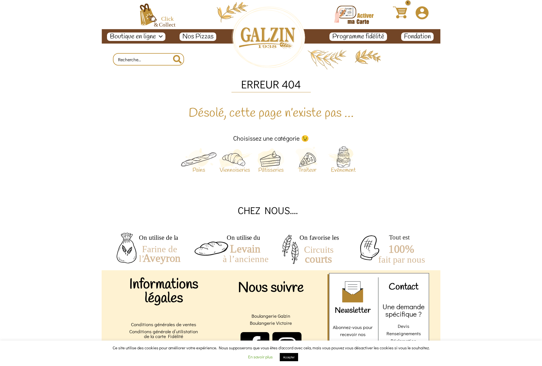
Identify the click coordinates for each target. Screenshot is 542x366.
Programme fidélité (358, 36)
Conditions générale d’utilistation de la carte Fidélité (163, 333)
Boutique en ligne (133, 36)
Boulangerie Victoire (271, 323)
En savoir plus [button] (260, 357)
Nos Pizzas (197, 36)
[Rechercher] (177, 59)
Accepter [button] (289, 357)
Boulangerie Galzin (271, 316)
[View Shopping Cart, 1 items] (399, 12)
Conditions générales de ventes (163, 324)
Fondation (417, 36)
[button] (159, 36)
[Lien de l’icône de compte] (422, 13)
